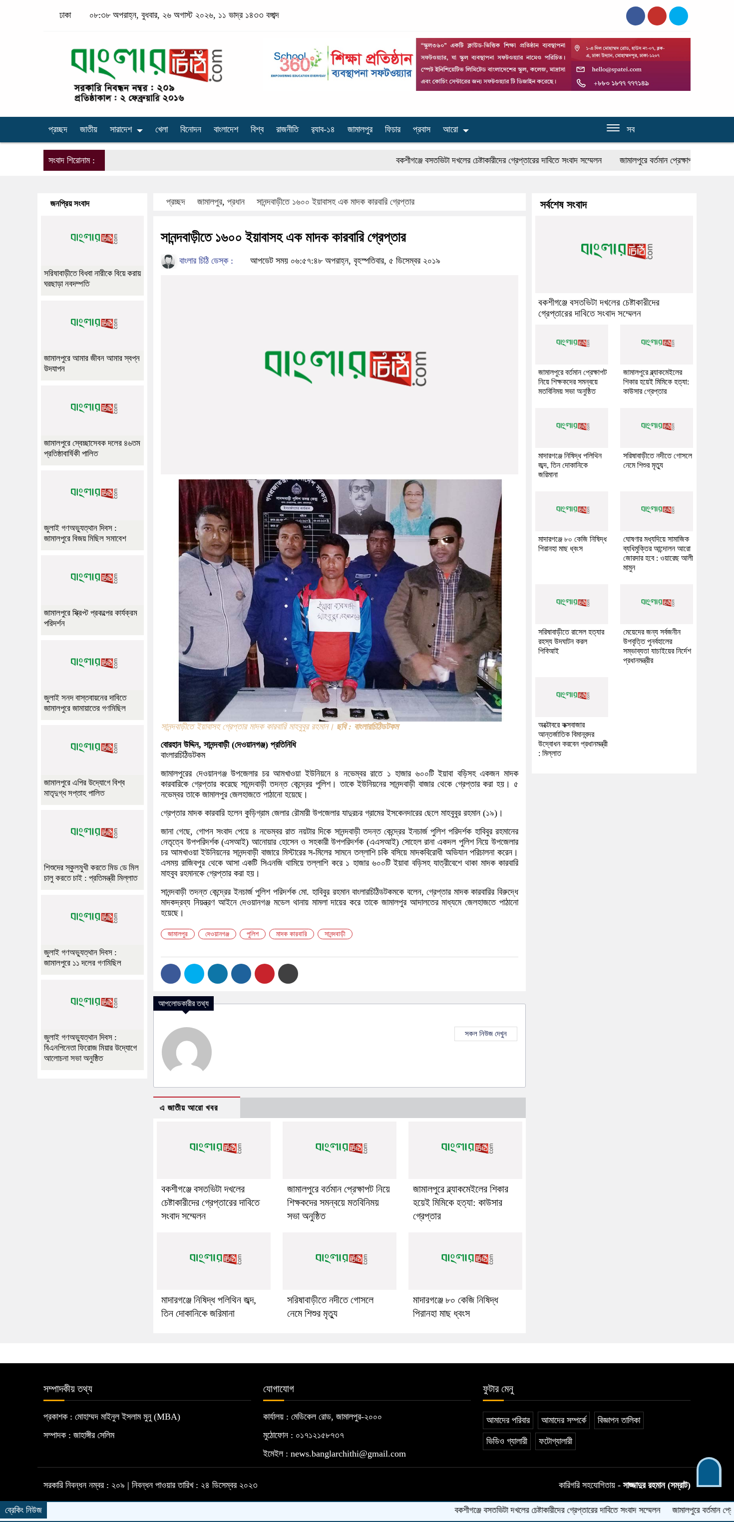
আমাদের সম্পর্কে (563, 1420)
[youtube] (678, 15)
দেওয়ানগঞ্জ (217, 934)
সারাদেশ (121, 129)
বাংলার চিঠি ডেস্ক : (205, 261)
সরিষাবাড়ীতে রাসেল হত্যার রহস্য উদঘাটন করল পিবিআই (571, 641)
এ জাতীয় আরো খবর (189, 1108)
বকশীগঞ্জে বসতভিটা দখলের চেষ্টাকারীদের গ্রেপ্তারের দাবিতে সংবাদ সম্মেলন (461, 160)
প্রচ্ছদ (57, 129)
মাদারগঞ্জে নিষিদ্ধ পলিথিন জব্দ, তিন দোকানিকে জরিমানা (570, 465)
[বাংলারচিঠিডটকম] (147, 71)
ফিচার (392, 129)
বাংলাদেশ (226, 129)
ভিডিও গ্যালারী (506, 1441)
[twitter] (657, 15)
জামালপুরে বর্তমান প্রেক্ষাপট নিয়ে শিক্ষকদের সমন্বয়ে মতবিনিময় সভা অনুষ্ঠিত (338, 1202)
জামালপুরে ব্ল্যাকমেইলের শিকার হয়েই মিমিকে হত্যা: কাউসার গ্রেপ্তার (460, 1202)
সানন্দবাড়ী (335, 934)
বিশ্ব (257, 129)
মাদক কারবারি (291, 934)
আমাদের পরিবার (508, 1420)
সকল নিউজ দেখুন (486, 1034)
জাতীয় (88, 129)
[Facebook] (171, 974)
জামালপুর (360, 129)
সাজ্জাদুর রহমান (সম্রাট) (657, 1485)
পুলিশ (253, 934)
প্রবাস (421, 129)
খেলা (161, 129)
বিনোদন (190, 129)
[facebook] (635, 15)
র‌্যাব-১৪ (323, 129)
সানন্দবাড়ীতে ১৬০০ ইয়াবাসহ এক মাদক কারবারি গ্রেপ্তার (335, 202)
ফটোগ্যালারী (555, 1441)
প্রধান (236, 202)
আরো (450, 129)
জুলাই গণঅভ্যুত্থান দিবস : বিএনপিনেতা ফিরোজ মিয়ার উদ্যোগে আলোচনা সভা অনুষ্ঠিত (90, 1048)
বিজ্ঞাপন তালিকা (619, 1420)
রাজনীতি (287, 129)
